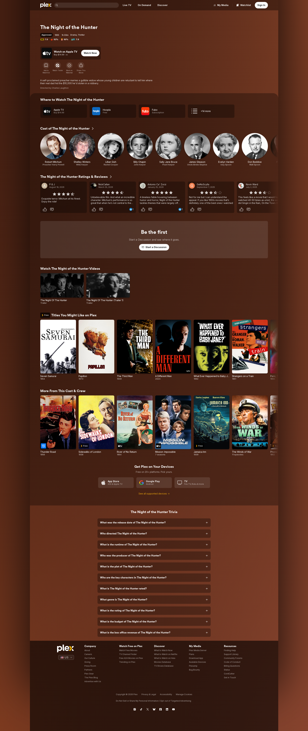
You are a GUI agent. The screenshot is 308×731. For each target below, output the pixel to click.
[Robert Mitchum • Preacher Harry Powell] (53, 149)
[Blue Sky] (154, 709)
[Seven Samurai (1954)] (58, 350)
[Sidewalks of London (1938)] (96, 425)
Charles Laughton (60, 88)
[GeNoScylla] (192, 186)
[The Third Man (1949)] (135, 350)
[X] (147, 709)
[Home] (46, 5)
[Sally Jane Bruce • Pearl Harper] (168, 149)
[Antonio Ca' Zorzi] (143, 186)
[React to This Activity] (45, 209)
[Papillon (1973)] (96, 350)
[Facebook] (160, 709)
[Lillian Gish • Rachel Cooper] (111, 149)
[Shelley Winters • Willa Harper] (82, 149)
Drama (73, 35)
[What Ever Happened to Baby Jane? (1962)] (211, 350)
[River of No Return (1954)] (135, 425)
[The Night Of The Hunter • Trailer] (62, 288)
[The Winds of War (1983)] (250, 425)
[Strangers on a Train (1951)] (250, 350)
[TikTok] (141, 709)
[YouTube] (173, 709)
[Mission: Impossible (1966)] (173, 425)
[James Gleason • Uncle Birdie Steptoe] (197, 149)
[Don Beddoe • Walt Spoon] (255, 149)
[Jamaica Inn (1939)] (211, 425)
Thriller (81, 35)
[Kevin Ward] (241, 186)
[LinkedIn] (167, 709)
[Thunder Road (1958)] (58, 425)
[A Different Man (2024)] (173, 350)
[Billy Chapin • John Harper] (140, 149)
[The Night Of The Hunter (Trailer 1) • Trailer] (108, 288)
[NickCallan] (94, 186)
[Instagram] (134, 709)
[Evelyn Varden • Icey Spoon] (226, 149)
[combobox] (89, 5)
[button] (81, 68)
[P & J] (44, 186)
